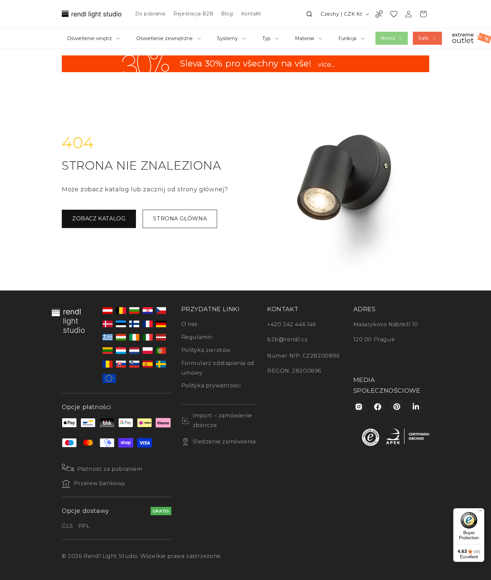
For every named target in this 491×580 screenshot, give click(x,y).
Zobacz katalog (99, 218)
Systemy (227, 38)
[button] (309, 14)
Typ (266, 38)
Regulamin (197, 337)
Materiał (304, 38)
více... (326, 65)
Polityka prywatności (211, 385)
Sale (423, 38)
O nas (189, 324)
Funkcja (347, 38)
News (388, 38)
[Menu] (480, 512)
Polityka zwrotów (206, 350)
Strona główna (180, 218)
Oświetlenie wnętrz (89, 38)
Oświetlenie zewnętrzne (164, 38)
